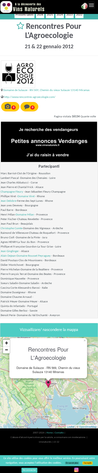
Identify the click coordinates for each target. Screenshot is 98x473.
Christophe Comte (11, 228)
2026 (40, 14)
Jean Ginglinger (10, 251)
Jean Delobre (8, 200)
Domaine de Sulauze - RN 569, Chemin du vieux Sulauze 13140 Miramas (46, 90)
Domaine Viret (26, 196)
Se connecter (29, 470)
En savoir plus (72, 463)
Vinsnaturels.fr (23, 7)
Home (49, 433)
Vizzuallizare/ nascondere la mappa (49, 330)
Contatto (59, 433)
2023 (69, 14)
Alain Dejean (8, 255)
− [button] (6, 350)
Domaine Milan (25, 214)
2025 (50, 14)
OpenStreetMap (88, 426)
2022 (79, 14)
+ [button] (6, 343)
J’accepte (87, 463)
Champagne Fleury (12, 191)
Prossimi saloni (24, 14)
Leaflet (71, 426)
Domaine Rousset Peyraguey (34, 255)
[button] (21, 27)
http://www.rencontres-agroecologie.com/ (29, 97)
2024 (60, 14)
